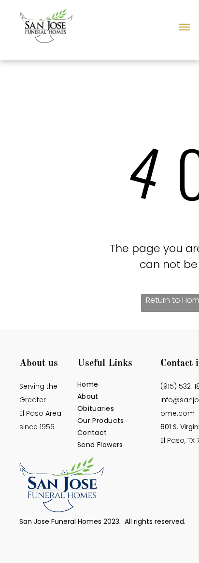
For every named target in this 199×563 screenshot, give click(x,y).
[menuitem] (116, 385)
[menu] (184, 27)
